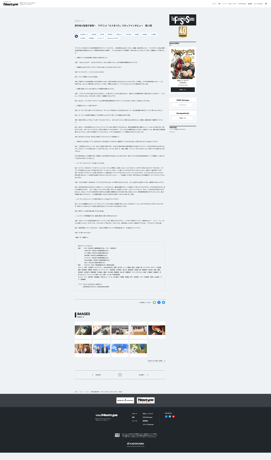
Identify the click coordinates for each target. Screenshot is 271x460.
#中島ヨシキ (119, 34)
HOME (76, 391)
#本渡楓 (137, 34)
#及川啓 (102, 34)
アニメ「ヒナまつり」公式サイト (92, 284)
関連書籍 (250, 3)
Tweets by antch (172, 131)
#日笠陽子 (144, 34)
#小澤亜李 (153, 34)
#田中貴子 (110, 34)
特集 (219, 3)
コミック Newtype (258, 3)
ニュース (224, 3)
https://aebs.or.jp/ (152, 436)
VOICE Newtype (242, 3)
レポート (214, 3)
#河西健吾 (91, 38)
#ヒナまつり (100, 38)
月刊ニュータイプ (232, 3)
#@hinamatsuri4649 (112, 38)
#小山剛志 (82, 38)
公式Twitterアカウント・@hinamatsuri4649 (96, 286)
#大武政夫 (93, 34)
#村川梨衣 (128, 34)
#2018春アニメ (84, 34)
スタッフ (87, 391)
